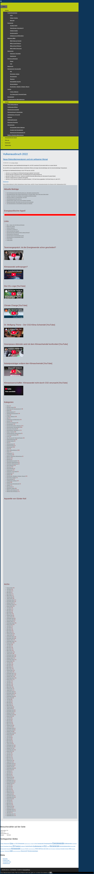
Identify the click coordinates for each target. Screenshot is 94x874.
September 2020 (10, 696)
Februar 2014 (10, 806)
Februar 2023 (10, 652)
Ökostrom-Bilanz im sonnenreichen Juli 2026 (17, 197)
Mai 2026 (9, 592)
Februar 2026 (10, 597)
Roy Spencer (51, 184)
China (11, 843)
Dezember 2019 (10, 710)
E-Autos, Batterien (14, 91)
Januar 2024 (9, 635)
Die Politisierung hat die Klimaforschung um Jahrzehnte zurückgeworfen (23, 192)
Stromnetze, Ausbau (14, 74)
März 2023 (9, 650)
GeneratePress (26, 869)
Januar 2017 (9, 762)
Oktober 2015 (10, 783)
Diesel (8, 415)
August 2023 (9, 642)
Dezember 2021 (10, 673)
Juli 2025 (9, 607)
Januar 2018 (9, 743)
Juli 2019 (9, 717)
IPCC (45, 846)
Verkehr (9, 89)
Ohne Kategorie (10, 465)
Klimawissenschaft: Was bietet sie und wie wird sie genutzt (20, 202)
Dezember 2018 (10, 728)
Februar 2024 (10, 633)
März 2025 (9, 613)
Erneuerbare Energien (8, 846)
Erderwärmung (20, 184)
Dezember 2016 (10, 763)
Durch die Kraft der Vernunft (13, 231)
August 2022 (9, 661)
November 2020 (10, 693)
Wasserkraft (10, 66)
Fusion (8, 436)
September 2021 (10, 678)
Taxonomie (7, 851)
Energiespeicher (48, 843)
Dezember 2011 (10, 814)
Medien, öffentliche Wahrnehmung (16, 135)
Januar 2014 (9, 807)
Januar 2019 (9, 726)
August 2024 (9, 624)
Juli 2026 (9, 589)
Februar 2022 (10, 670)
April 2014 (9, 803)
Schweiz (67, 848)
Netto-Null (38, 848)
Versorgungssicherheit (17, 851)
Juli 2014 (9, 800)
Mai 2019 (9, 720)
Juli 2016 (9, 771)
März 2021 (9, 687)
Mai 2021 (9, 684)
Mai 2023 (9, 647)
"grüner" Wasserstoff (5, 843)
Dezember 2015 (10, 780)
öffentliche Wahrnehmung (12, 462)
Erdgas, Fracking (14, 18)
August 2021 (9, 679)
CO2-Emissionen (19, 843)
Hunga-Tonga (27, 184)
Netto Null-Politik (44, 848)
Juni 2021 (9, 682)
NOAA (49, 848)
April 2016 (9, 775)
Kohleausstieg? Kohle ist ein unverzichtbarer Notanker (19, 200)
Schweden (62, 848)
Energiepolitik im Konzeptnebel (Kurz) (15, 237)
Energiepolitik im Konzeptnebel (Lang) (15, 235)
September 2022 (10, 659)
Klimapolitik (8, 848)
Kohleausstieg (22, 848)
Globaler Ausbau (14, 30)
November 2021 (10, 675)
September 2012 (10, 811)
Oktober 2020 (10, 694)
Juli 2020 (9, 699)
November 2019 (10, 711)
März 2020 (9, 705)
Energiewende (58, 843)
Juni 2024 (9, 627)
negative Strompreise (31, 848)
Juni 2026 (9, 590)
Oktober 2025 (10, 603)
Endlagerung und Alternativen (17, 35)
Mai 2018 (9, 739)
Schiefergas (58, 848)
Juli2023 (33, 184)
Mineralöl (12, 20)
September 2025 (10, 604)
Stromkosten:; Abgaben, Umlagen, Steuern (19, 86)
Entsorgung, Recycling (13, 122)
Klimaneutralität (3, 848)
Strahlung (10, 117)
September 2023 (10, 641)
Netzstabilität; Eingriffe (15, 81)
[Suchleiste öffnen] (2, 3)
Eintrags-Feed (6, 860)
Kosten (26, 848)
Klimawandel (15, 848)
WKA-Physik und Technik (15, 41)
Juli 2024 (9, 626)
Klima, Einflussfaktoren (13, 104)
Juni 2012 (9, 812)
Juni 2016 (9, 772)
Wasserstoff (24, 851)
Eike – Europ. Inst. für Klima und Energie (15, 225)
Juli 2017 (9, 752)
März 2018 (9, 742)
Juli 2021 (9, 681)
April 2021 (9, 685)
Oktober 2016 (10, 766)
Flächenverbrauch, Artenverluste (15, 112)
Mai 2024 (9, 629)
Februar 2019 (10, 725)
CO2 (14, 843)
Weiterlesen (6, 181)
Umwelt (7, 102)
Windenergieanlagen (33, 851)
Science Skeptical (11, 228)
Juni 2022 (9, 664)
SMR (70, 848)
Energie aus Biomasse (13, 58)
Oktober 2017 (10, 748)
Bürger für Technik (11, 226)
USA (11, 851)
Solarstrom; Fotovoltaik (15, 53)
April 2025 (9, 612)
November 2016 (10, 765)
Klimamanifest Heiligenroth (13, 234)
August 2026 (9, 587)
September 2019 (10, 714)
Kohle (11, 15)
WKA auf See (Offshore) (15, 46)
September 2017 (10, 749)
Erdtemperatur (68, 843)
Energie (7, 10)
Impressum (7, 142)
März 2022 (9, 668)
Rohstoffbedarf (10, 468)
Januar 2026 (9, 598)
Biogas (11, 61)
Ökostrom (12, 79)
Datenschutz (8, 145)
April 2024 (9, 630)
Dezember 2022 (10, 655)
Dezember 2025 (10, 600)
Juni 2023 (9, 646)
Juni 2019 (9, 719)
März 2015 (9, 791)
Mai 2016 (9, 774)
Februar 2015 (10, 792)
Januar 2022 (9, 671)
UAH (55, 184)
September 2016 (10, 768)
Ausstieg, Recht (13, 25)
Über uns (7, 140)
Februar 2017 (10, 760)
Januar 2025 (9, 616)
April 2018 (9, 740)
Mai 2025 (9, 610)
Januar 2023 (9, 653)
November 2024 (10, 620)
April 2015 (9, 789)
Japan (48, 846)
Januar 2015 (9, 794)
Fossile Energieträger (12, 12)
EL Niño (15, 184)
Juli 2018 (9, 736)
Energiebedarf (11, 97)
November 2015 (10, 782)
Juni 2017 (9, 754)
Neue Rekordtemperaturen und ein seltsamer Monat (25, 159)
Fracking (17, 846)
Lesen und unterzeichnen (11, 214)
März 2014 (9, 804)
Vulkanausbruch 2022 (61, 184)
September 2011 (10, 815)
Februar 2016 (10, 777)
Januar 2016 (9, 778)
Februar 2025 (10, 615)
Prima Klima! (9, 238)
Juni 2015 (9, 786)
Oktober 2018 (10, 731)
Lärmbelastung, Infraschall (14, 114)
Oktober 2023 (10, 639)
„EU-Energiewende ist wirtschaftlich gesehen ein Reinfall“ (19, 203)
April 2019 (9, 722)
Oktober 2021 (10, 676)
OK (50, 872)
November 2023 (10, 638)
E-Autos (32, 843)
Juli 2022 (9, 662)
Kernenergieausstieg (64, 846)
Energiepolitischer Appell (11, 137)
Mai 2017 (9, 756)
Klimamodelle (72, 846)
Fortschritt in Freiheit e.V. (12, 229)
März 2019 (9, 723)
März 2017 (9, 759)
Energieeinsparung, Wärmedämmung (16, 99)
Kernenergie (10, 23)
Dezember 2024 (10, 618)
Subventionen (3, 851)
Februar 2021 (10, 688)
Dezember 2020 (10, 691)
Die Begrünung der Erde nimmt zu (14, 199)
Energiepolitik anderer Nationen (17, 127)
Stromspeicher (13, 76)
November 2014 (10, 795)
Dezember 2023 (10, 636)
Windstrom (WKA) (11, 38)
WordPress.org (6, 863)
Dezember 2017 (10, 745)
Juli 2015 (9, 785)
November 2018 (10, 730)
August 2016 (9, 769)
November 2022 (10, 656)
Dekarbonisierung (27, 843)
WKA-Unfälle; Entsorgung (16, 48)
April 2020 (9, 704)
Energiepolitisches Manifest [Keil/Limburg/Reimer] (18, 232)
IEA (42, 846)
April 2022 (9, 667)
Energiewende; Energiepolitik (14, 69)
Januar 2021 (9, 690)
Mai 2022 (9, 665)
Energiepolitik (40, 843)
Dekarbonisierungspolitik (13, 109)
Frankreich (23, 846)
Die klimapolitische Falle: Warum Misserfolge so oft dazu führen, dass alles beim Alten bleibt (27, 194)
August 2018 (9, 734)
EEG (11, 71)
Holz (11, 63)
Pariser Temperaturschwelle (41, 184)
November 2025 (10, 601)
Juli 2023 (9, 644)
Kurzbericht (9, 453)
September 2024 (10, 623)
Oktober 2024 (10, 621)
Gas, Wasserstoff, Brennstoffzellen (18, 94)
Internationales (11, 125)
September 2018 (10, 733)
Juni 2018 (9, 737)
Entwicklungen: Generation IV (16, 28)
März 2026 (9, 595)
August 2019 (9, 716)
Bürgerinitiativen (14, 84)
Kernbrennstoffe (14, 33)
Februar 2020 (10, 707)
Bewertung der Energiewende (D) (17, 132)
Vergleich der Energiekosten (16, 130)
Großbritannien (37, 846)
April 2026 (9, 594)
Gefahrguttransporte (12, 119)
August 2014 (9, 798)
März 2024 (9, 632)
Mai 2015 (9, 788)
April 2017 (9, 757)
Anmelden (5, 858)
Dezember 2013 (10, 809)
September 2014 (10, 797)
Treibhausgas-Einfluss (13, 107)
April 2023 (9, 649)
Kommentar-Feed (7, 861)
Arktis (8, 405)
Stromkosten (73, 848)
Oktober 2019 (10, 713)
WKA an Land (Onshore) (15, 43)
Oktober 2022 (10, 658)
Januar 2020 (9, 708)
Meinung (8, 457)
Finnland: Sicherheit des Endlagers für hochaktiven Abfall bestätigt (21, 196)
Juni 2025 (9, 609)
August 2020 (9, 697)
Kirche (8, 448)
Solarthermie (13, 56)
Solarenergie (10, 51)
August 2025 (9, 606)
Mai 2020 (9, 702)
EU (14, 846)
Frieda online (9, 240)
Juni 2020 (9, 701)
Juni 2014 (9, 801)
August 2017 (9, 751)
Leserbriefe (9, 454)
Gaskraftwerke (29, 846)
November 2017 (10, 746)
